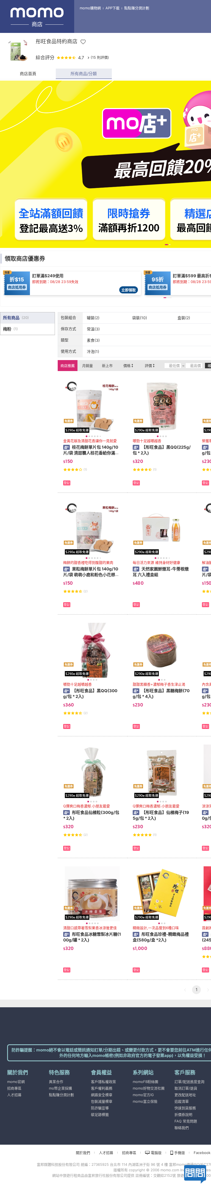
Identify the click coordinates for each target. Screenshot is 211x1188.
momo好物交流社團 (149, 1088)
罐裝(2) (93, 317)
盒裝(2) (183, 317)
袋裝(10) (139, 317)
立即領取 (128, 290)
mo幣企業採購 (60, 1088)
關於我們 (83, 1152)
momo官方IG (143, 1095)
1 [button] (197, 989)
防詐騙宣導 (100, 1108)
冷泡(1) (93, 351)
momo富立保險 (145, 1101)
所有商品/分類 (84, 73)
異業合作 (56, 1081)
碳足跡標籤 (100, 1114)
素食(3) (93, 340)
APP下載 (113, 8)
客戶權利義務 (101, 1088)
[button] (185, 989)
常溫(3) (93, 329)
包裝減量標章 (101, 1101)
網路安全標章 (101, 1095)
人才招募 (14, 1095)
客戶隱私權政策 (103, 1081)
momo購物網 (90, 8)
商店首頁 (28, 73)
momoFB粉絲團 (145, 1081)
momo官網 (16, 1081)
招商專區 (14, 1088)
